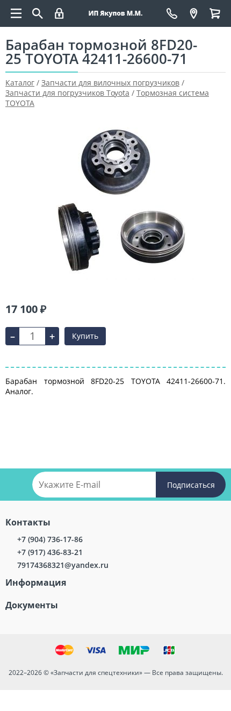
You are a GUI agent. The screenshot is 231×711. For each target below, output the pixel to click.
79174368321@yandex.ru (63, 565)
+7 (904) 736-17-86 (50, 539)
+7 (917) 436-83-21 (50, 552)
